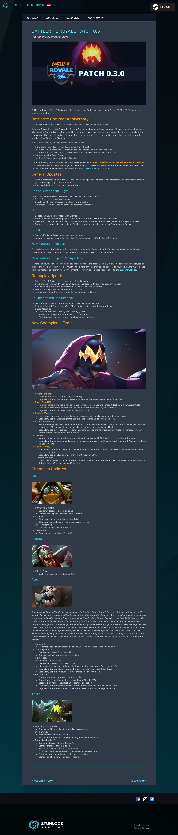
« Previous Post (42, 781)
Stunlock (16, 5)
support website (128, 270)
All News (32, 18)
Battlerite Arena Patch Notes (96, 168)
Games (40, 5)
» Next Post (138, 781)
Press (29, 5)
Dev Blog (52, 18)
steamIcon (162, 7)
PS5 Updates (95, 18)
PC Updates (72, 18)
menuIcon (6, 5)
